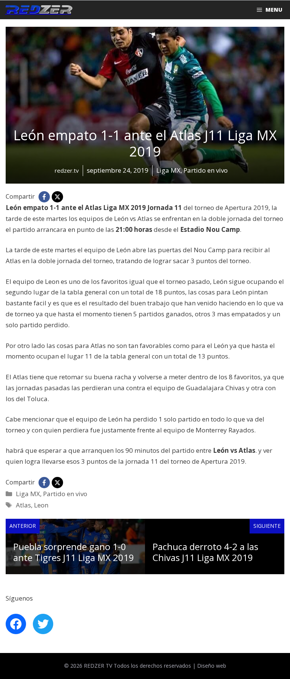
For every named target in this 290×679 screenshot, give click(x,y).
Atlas (23, 505)
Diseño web (211, 665)
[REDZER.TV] (38, 9)
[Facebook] (44, 196)
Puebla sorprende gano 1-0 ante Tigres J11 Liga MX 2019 (73, 552)
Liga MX (28, 493)
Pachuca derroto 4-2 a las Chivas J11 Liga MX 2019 (205, 552)
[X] (57, 196)
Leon (41, 505)
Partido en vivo (65, 493)
